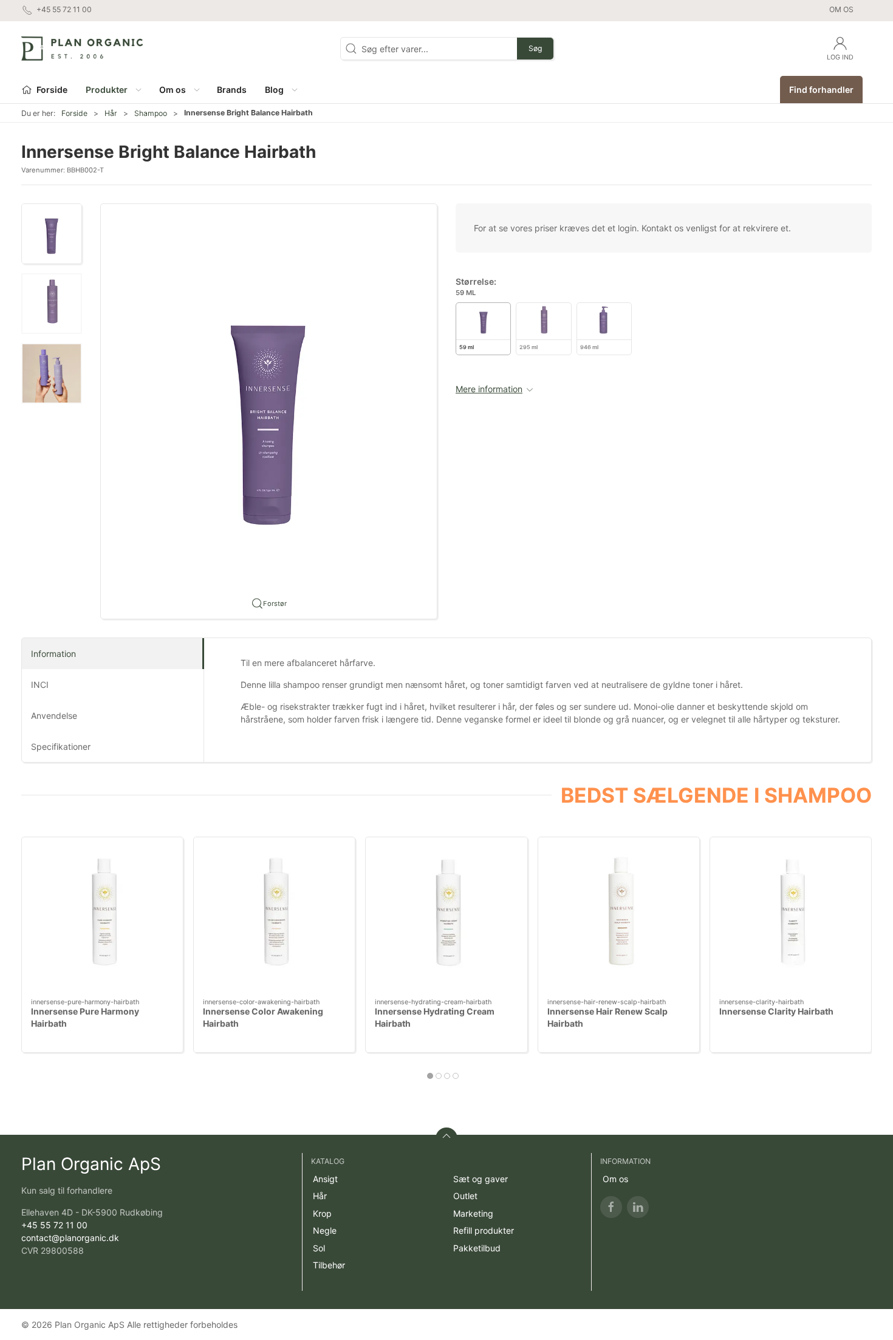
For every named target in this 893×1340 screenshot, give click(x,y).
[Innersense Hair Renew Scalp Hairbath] (618, 917)
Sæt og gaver (480, 1179)
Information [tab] (53, 653)
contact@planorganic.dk (70, 1238)
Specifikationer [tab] (61, 746)
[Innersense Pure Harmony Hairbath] (102, 917)
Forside (74, 113)
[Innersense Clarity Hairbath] (790, 917)
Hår (110, 113)
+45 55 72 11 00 (54, 1225)
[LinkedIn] (638, 1207)
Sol (319, 1248)
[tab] (430, 1076)
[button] (113, 89)
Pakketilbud (477, 1248)
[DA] (82, 48)
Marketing (473, 1213)
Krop (322, 1213)
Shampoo (150, 113)
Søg (535, 48)
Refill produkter (483, 1230)
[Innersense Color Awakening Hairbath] (274, 917)
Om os (841, 9)
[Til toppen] (446, 1138)
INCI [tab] (40, 684)
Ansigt (325, 1179)
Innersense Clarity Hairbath (776, 1012)
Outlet (465, 1196)
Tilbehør (329, 1265)
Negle (325, 1230)
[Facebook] (611, 1207)
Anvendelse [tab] (54, 715)
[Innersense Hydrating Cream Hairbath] (446, 917)
